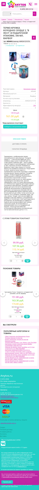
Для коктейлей (19, 24)
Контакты (3, 434)
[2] (11, 43)
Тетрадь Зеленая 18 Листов (13, 338)
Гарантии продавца (19, 149)
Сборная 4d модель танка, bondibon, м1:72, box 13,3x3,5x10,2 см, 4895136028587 (19, 347)
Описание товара (19, 139)
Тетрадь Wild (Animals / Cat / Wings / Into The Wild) (20, 342)
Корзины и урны (10, 341)
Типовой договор (6, 430)
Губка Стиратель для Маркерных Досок (17, 336)
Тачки (17, 311)
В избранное (10, 45)
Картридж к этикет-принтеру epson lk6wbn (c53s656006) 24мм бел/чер (18, 344)
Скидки (2, 427)
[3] (13, 43)
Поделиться (20, 45)
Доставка (3, 436)
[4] (14, 43)
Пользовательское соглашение (10, 387)
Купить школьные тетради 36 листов (16, 339)
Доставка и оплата (19, 144)
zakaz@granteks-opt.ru (8, 423)
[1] (9, 43)
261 (18, 253)
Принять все (7, 482)
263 (34, 106)
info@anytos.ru (21, 466)
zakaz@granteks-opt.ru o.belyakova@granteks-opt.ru (9, 396)
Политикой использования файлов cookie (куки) (17, 477)
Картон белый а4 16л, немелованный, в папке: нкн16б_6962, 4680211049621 (19, 358)
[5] (16, 43)
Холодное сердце (30, 89)
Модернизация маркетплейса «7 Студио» (14, 447)
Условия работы (6, 432)
